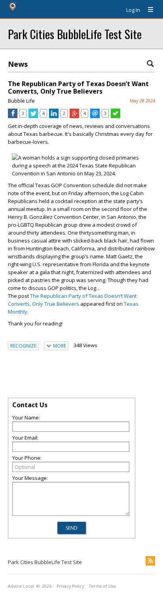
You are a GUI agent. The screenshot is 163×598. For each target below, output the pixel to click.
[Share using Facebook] (12, 116)
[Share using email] (95, 116)
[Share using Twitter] (33, 116)
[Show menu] (147, 9)
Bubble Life (21, 100)
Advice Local (21, 586)
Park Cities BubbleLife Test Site (75, 33)
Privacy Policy (70, 586)
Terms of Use (102, 586)
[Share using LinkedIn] (54, 116)
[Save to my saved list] (115, 116)
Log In (133, 9)
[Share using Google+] (74, 116)
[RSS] (150, 561)
